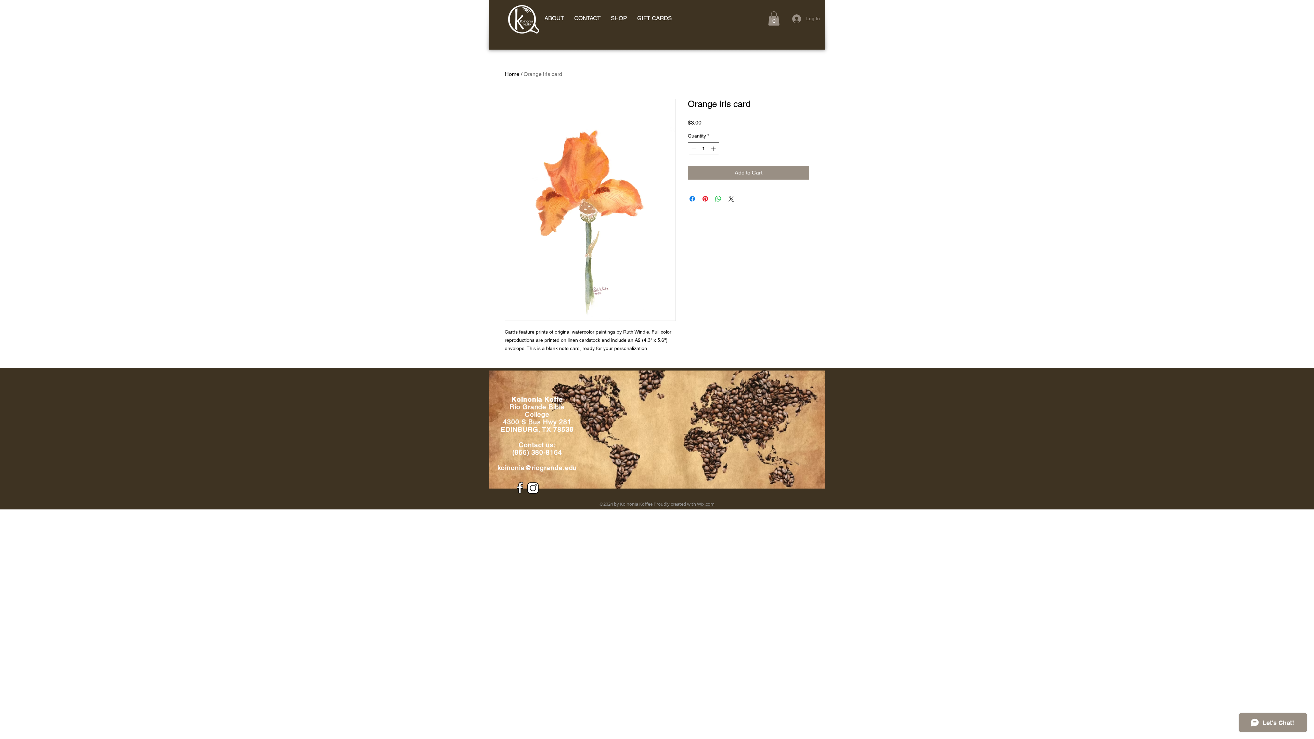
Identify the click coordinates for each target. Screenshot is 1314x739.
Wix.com (705, 504)
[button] (774, 18)
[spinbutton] (703, 149)
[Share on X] (731, 199)
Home (512, 74)
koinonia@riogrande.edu (537, 467)
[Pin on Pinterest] (705, 199)
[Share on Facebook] (692, 199)
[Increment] (714, 149)
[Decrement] (693, 149)
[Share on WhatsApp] (718, 199)
